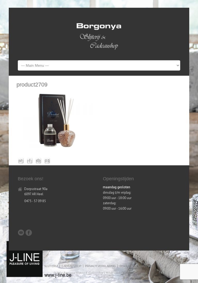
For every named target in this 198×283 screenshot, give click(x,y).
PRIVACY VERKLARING (100, 266)
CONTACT (147, 266)
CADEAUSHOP (71, 266)
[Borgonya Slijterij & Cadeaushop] (99, 52)
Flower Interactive (133, 273)
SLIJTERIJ (51, 266)
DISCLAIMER (128, 266)
